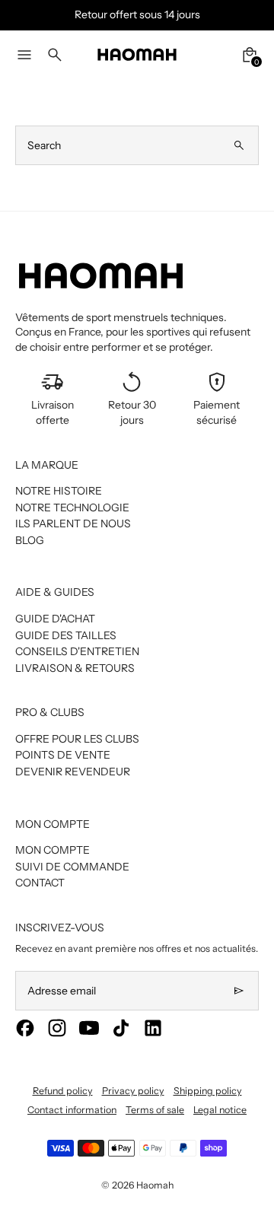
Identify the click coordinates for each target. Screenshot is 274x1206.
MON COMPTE (52, 850)
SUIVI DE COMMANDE (72, 866)
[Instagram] (57, 1028)
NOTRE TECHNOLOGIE (72, 507)
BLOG (29, 540)
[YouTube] (89, 1028)
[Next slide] (253, 15)
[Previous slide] (21, 15)
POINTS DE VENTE (62, 755)
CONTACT (40, 882)
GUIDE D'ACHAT (55, 618)
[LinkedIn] (153, 1028)
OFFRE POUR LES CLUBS (77, 739)
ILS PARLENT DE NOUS (73, 523)
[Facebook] (25, 1028)
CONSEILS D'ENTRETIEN (77, 651)
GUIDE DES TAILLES (65, 635)
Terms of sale (155, 1109)
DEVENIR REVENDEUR (72, 771)
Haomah (155, 1185)
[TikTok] (121, 1028)
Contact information (71, 1109)
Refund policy (63, 1090)
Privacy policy (133, 1090)
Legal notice (220, 1109)
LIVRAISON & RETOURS (75, 668)
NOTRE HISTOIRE (58, 491)
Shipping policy (208, 1090)
